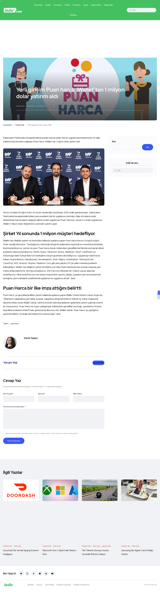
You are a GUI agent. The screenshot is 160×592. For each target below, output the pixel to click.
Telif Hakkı (49, 584)
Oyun (85, 5)
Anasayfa (7, 125)
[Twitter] (21, 573)
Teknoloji (38, 5)
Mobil (67, 5)
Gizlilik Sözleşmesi (81, 584)
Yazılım (48, 5)
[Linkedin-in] (46, 573)
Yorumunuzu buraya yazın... (14, 406)
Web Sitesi (77, 394)
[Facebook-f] (33, 573)
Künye (39, 584)
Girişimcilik (108, 5)
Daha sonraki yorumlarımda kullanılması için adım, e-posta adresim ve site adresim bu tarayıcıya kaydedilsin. (42, 433)
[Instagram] (27, 573)
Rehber (73, 15)
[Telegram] (39, 573)
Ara (114, 141)
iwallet (58, 106)
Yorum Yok (49, 106)
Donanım (58, 5)
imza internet (151, 584)
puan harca (67, 106)
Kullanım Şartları (64, 584)
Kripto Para (96, 5)
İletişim (31, 584)
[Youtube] (52, 573)
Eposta (41, 394)
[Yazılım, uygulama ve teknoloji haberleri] (13, 10)
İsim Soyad (8, 394)
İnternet (76, 5)
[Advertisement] (80, 38)
